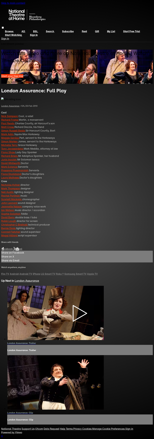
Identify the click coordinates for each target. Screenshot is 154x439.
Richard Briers (9, 156)
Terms (69, 429)
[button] (3, 28)
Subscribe (68, 31)
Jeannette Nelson (11, 206)
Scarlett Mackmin (11, 199)
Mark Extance (9, 167)
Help (63, 429)
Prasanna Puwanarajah (15, 170)
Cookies (87, 429)
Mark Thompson (11, 188)
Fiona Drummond (11, 174)
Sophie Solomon (11, 214)
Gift (97, 31)
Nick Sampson (9, 116)
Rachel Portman (10, 196)
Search (50, 31)
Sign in (34, 35)
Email (19, 249)
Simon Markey (9, 141)
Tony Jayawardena (12, 149)
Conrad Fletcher (11, 232)
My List (111, 31)
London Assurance (10, 105)
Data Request (51, 429)
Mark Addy (7, 134)
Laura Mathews (10, 177)
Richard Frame (10, 120)
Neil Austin (7, 192)
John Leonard (9, 203)
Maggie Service (10, 138)
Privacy (77, 429)
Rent (84, 31)
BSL (35, 31)
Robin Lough (9, 221)
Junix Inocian (9, 159)
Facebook (7, 249)
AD (24, 31)
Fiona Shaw (8, 152)
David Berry (8, 217)
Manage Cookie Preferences (108, 429)
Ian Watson (8, 210)
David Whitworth (11, 163)
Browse (9, 31)
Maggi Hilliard (9, 235)
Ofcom (39, 429)
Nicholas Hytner (10, 185)
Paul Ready (8, 123)
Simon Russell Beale (13, 130)
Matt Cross (7, 127)
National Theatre (11, 429)
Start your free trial (12, 76)
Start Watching (13, 35)
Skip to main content (13, 3)
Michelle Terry (9, 145)
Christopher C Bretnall (14, 224)
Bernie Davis (8, 228)
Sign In (5, 38)
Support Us (28, 429)
